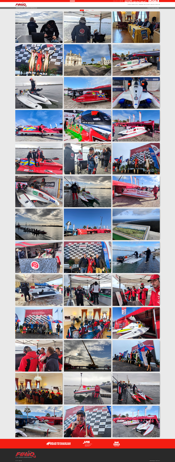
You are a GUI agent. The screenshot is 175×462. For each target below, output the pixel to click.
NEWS (145, 4)
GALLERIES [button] (148, 4)
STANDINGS (133, 4)
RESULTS (136, 4)
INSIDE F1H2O (153, 4)
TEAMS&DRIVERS (140, 4)
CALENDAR (129, 4)
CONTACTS (156, 4)
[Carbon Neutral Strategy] (159, 4)
